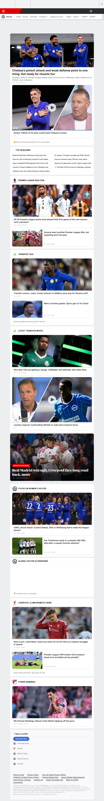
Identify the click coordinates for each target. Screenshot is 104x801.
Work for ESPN (72, 780)
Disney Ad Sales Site (54, 780)
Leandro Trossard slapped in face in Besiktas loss (30, 167)
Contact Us (38, 780)
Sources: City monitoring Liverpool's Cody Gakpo (30, 159)
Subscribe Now (21, 739)
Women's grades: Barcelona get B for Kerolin (29, 322)
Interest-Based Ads (50, 777)
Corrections (18, 782)
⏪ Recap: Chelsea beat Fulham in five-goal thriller (32, 142)
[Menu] (3, 11)
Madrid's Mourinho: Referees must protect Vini (29, 155)
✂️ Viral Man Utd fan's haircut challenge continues (73, 167)
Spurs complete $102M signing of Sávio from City (30, 163)
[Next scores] (101, 4)
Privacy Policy (33, 775)
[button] (96, 11)
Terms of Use (18, 775)
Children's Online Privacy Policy (26, 777)
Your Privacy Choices (22, 780)
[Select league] (7, 4)
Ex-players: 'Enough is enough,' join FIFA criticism (72, 155)
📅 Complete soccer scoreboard (25, 593)
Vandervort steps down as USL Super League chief (73, 163)
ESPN (13, 11)
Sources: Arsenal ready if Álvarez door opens (71, 159)
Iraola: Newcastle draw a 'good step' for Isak (29, 673)
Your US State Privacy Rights (54, 775)
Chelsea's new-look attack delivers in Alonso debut (31, 171)
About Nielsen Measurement (73, 777)
